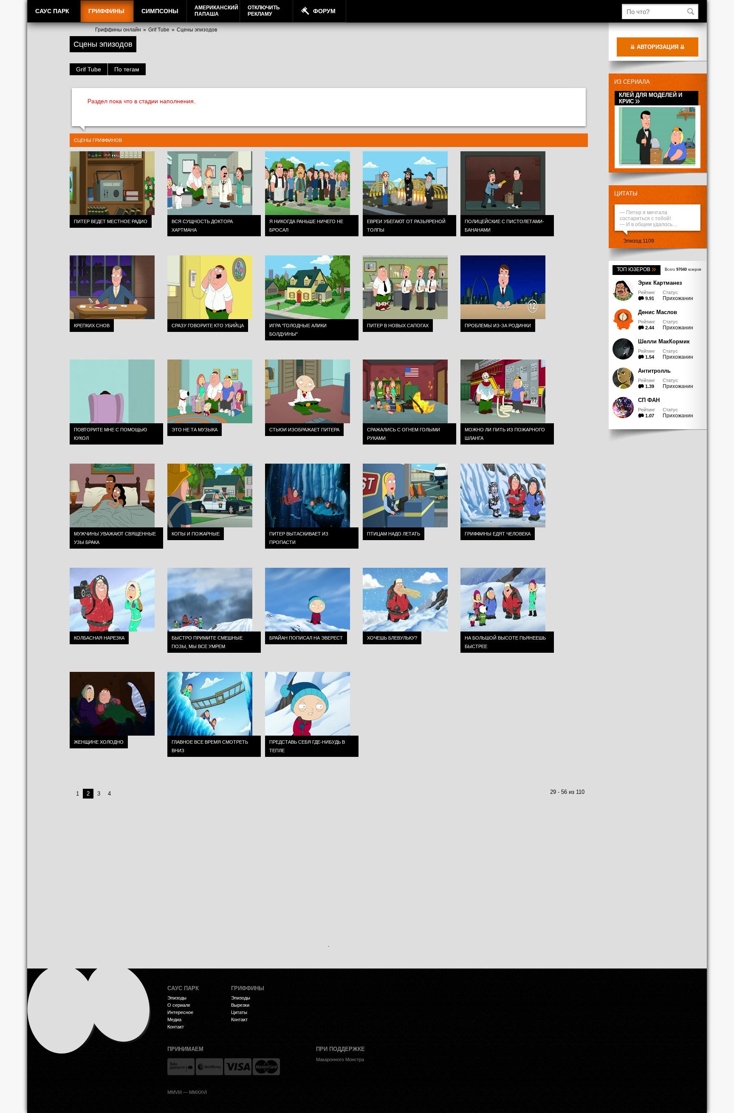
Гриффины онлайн (118, 30)
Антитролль (654, 371)
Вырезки (240, 1005)
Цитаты (626, 193)
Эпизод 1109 (638, 241)
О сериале (178, 1005)
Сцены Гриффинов (98, 140)
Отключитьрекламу (264, 11)
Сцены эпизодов (197, 30)
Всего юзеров (683, 269)
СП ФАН (649, 400)
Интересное (180, 1012)
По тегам (126, 69)
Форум (324, 11)
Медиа (174, 1019)
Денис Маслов (657, 312)
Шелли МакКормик (664, 341)
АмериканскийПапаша (216, 11)
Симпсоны (159, 11)
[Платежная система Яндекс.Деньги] (181, 1066)
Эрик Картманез (660, 283)
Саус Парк (52, 11)
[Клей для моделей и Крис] (657, 163)
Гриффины (106, 11)
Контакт (175, 1026)
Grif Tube (158, 30)
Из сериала (632, 82)
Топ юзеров (636, 269)
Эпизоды (176, 997)
